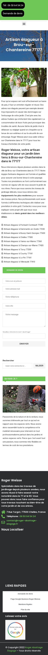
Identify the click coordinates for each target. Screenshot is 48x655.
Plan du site (25, 610)
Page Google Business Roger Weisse (25, 599)
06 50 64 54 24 (28, 516)
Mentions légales (25, 604)
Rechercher (8, 360)
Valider (39, 366)
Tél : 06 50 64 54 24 (13, 5)
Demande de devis (13, 13)
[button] (24, 23)
